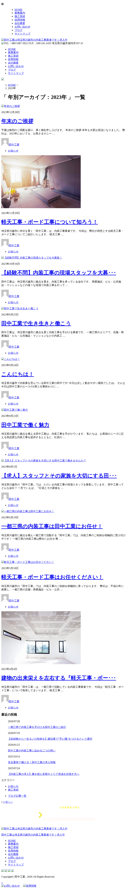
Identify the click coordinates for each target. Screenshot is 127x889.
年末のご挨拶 (17, 121)
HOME (18, 9)
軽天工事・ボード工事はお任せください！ (52, 577)
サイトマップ (22, 33)
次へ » (9, 802)
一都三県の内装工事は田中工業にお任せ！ (52, 526)
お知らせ (13, 150)
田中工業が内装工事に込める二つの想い (32, 750)
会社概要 (20, 23)
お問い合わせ (22, 26)
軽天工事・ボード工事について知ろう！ (49, 222)
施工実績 (20, 16)
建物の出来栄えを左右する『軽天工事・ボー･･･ (58, 678)
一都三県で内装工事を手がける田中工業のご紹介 (37, 727)
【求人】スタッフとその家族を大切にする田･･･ (59, 476)
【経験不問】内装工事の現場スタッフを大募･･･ (58, 273)
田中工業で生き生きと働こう (36, 323)
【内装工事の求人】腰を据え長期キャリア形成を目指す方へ (43, 774)
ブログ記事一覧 (17, 795)
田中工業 (14, 144)
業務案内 (20, 12)
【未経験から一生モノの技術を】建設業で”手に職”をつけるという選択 (50, 738)
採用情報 (20, 19)
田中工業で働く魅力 (25, 425)
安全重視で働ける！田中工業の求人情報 (32, 762)
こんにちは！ (17, 374)
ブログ (18, 30)
